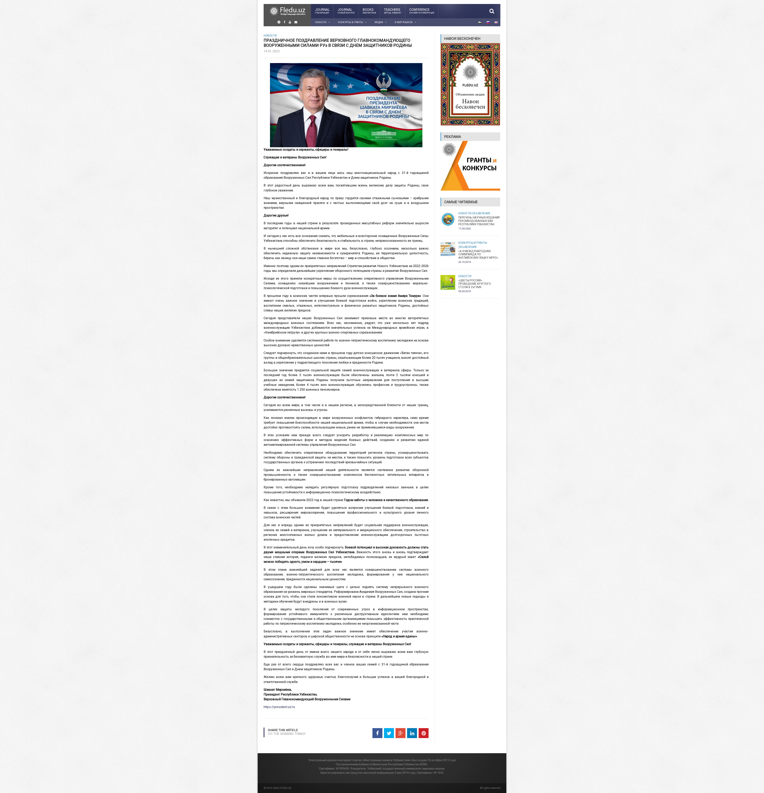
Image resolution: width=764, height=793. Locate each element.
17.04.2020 (464, 228)
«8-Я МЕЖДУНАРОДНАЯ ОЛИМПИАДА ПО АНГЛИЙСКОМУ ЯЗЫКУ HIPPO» (478, 254)
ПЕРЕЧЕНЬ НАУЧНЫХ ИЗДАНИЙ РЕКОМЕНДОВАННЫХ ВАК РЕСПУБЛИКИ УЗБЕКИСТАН (479, 221)
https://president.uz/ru (279, 707)
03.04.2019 (464, 291)
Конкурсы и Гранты (472, 242)
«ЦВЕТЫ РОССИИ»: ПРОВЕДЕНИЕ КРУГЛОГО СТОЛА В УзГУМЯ (474, 284)
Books (369, 11)
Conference (421, 11)
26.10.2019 (464, 261)
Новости (270, 35)
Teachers (392, 11)
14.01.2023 (272, 51)
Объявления (481, 213)
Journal (322, 11)
